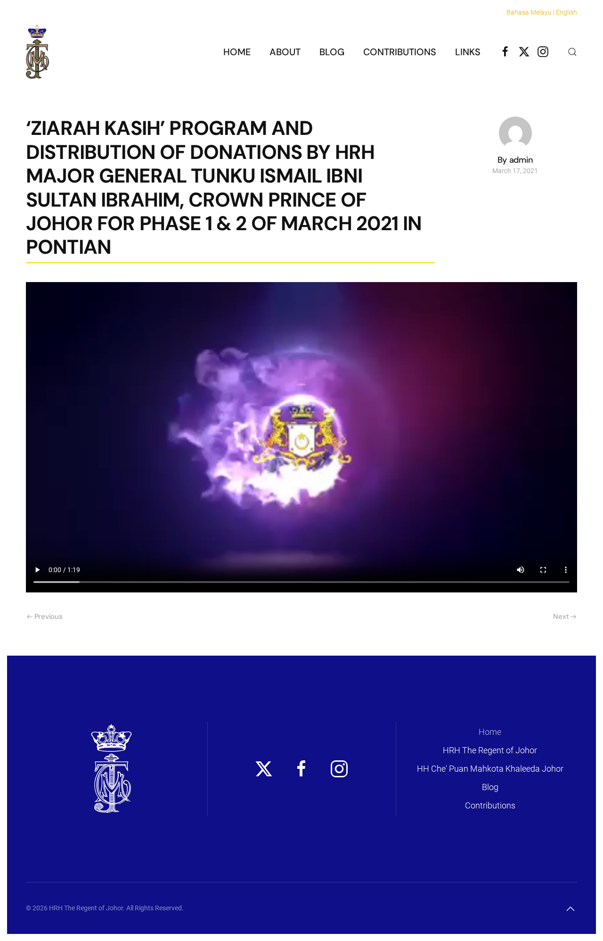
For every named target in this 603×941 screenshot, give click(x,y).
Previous (48, 616)
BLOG (331, 52)
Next (561, 616)
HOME (237, 52)
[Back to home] (37, 52)
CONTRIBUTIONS (399, 52)
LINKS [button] (468, 52)
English (566, 12)
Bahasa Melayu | (530, 12)
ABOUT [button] (285, 52)
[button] (572, 52)
